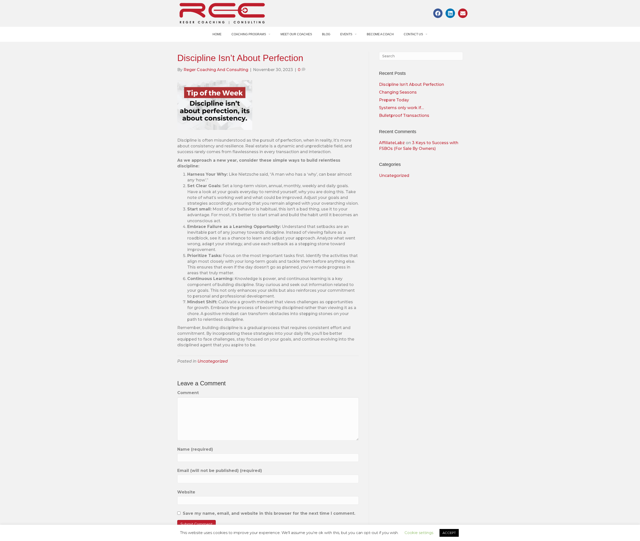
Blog (326, 34)
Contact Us (413, 34)
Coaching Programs (249, 34)
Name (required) (195, 449)
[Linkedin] (450, 13)
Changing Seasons (398, 92)
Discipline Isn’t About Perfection (411, 84)
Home (217, 34)
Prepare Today (394, 100)
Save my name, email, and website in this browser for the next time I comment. (269, 513)
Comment (188, 392)
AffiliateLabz (392, 142)
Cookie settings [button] (418, 532)
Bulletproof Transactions (404, 115)
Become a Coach (380, 34)
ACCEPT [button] (449, 533)
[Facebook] (438, 13)
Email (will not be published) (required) (219, 470)
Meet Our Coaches (296, 34)
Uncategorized (213, 361)
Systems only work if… (401, 107)
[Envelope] (463, 13)
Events (346, 34)
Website (186, 492)
